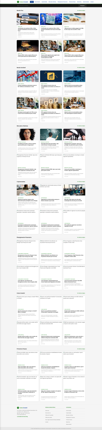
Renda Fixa (79, 1)
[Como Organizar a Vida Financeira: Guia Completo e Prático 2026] (74, 252)
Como (23, 408)
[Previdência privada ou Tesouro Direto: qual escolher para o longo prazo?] (28, 141)
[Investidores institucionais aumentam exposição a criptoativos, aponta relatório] (28, 222)
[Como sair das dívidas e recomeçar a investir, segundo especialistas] (74, 166)
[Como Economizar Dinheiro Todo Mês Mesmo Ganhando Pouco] (74, 278)
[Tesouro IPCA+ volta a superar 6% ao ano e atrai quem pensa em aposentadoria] (28, 52)
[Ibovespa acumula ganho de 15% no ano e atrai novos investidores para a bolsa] (28, 110)
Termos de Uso (48, 412)
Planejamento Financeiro (62, 1)
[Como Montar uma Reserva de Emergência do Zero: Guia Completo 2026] (28, 278)
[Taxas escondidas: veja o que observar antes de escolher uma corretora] (28, 363)
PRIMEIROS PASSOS (21, 389)
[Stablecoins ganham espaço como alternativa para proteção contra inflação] (28, 197)
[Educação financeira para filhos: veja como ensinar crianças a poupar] (51, 141)
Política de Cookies (48, 417)
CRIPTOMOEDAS (21, 197)
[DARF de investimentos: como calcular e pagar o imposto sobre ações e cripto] (74, 334)
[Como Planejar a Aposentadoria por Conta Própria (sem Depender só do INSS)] (51, 278)
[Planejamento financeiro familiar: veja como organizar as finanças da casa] (28, 166)
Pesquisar (82, 5)
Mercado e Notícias (52, 1)
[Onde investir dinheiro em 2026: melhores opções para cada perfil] (74, 308)
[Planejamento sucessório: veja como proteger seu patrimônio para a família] (74, 141)
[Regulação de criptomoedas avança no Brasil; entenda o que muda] (51, 197)
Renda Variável (86, 1)
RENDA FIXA (20, 26)
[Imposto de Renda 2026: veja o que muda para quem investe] (51, 166)
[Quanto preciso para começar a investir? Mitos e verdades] (28, 308)
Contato (92, 1)
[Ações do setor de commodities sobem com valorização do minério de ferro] (74, 83)
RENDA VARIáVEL (21, 83)
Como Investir (37, 1)
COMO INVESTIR (21, 309)
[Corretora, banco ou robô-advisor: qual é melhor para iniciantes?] (74, 363)
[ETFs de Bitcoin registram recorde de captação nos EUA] (74, 222)
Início (32, 1)
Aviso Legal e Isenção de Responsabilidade (52, 419)
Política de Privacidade (49, 415)
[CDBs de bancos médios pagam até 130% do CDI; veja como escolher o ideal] (74, 26)
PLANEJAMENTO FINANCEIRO (23, 253)
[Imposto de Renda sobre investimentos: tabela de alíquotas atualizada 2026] (51, 334)
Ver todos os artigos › (81, 10)
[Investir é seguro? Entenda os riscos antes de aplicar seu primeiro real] (74, 388)
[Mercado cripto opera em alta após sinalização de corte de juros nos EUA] (74, 197)
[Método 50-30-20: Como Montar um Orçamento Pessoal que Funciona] (51, 252)
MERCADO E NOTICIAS (22, 142)
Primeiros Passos (72, 1)
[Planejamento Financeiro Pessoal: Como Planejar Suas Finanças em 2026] (28, 252)
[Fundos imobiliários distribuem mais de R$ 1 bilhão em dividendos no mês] (28, 83)
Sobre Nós (47, 410)
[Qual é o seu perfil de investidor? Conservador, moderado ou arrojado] (51, 308)
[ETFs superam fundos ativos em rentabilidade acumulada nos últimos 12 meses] (51, 83)
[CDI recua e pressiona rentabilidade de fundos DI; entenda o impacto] (51, 363)
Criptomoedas (44, 1)
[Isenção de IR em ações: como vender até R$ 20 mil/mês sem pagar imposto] (28, 334)
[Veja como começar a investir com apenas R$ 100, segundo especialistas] (51, 388)
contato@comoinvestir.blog (22, 416)
